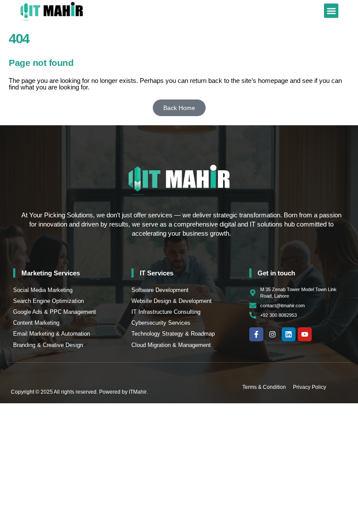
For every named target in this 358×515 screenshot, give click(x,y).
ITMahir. (138, 392)
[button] (331, 10)
